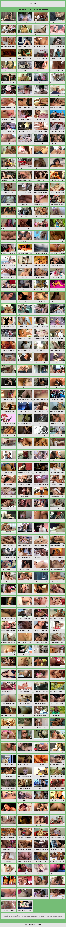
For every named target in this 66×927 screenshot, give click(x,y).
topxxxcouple (33, 3)
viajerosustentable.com (35, 924)
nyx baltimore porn (33, 5)
